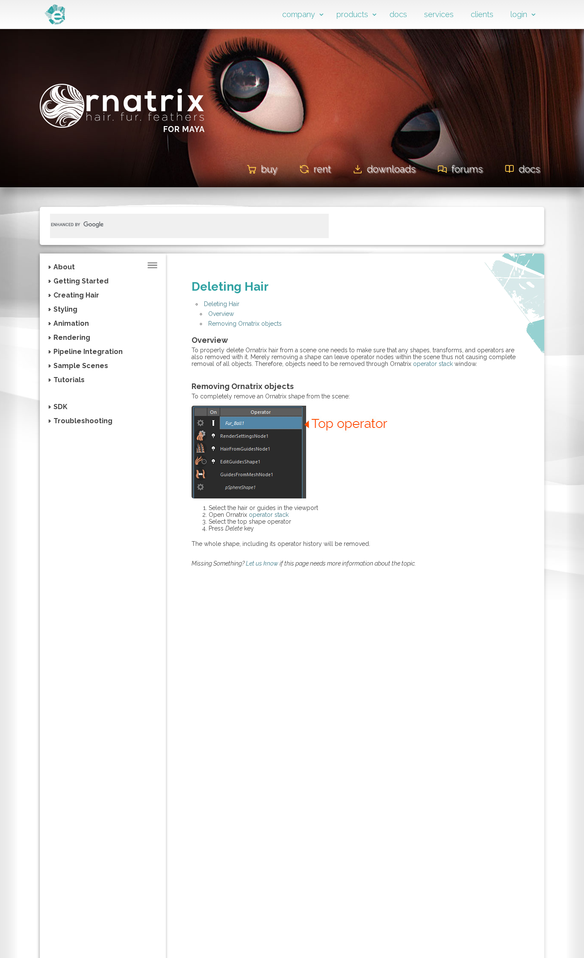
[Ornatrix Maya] (122, 144)
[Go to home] (54, 22)
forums (467, 168)
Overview (221, 313)
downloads (391, 168)
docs (398, 14)
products (352, 14)
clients (482, 14)
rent (322, 168)
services (439, 14)
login (518, 14)
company (298, 14)
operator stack (433, 363)
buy (269, 168)
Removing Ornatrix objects (245, 323)
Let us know (262, 563)
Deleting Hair (221, 304)
